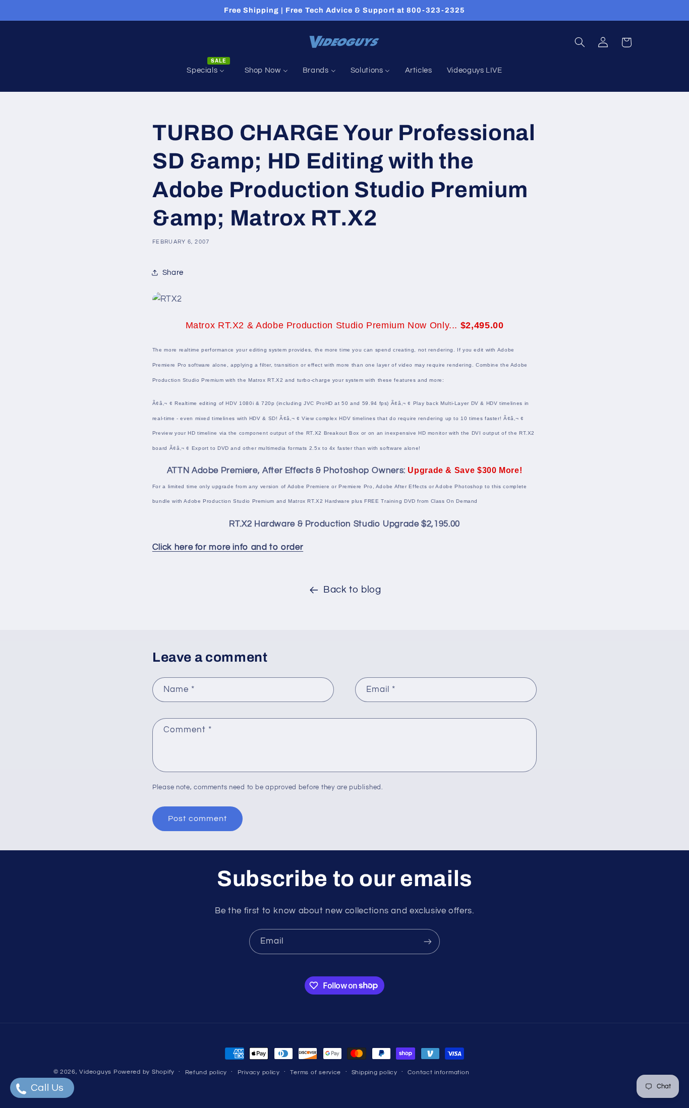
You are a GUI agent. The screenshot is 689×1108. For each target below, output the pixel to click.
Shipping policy (374, 1072)
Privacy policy (259, 1072)
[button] (579, 42)
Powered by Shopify (144, 1072)
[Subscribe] (427, 941)
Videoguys (95, 1072)
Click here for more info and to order (227, 547)
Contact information (438, 1072)
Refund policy (206, 1072)
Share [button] (173, 272)
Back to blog (352, 590)
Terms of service (315, 1072)
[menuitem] (208, 71)
